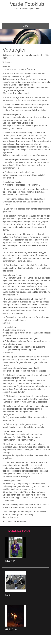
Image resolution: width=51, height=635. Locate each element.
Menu (25, 25)
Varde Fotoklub (27, 4)
